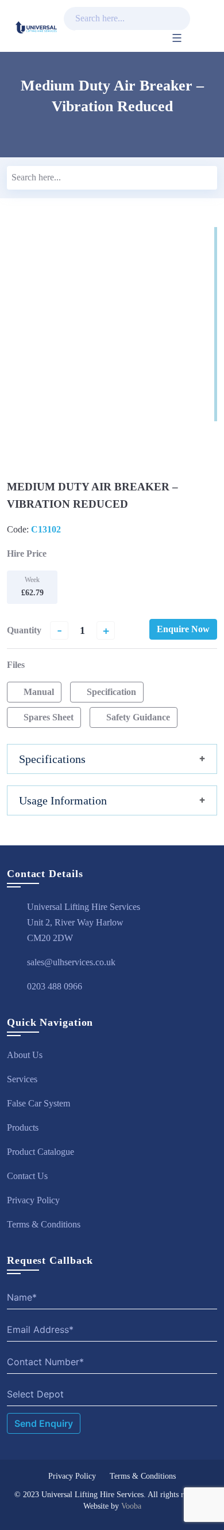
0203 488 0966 (54, 986)
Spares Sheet (47, 717)
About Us (25, 1055)
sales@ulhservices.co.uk (71, 962)
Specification (110, 692)
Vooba (131, 1506)
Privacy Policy (33, 1200)
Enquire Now (183, 629)
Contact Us (27, 1176)
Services (22, 1079)
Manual (37, 692)
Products (22, 1127)
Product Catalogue (40, 1152)
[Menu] (174, 38)
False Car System (38, 1103)
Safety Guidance (137, 717)
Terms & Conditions (43, 1224)
